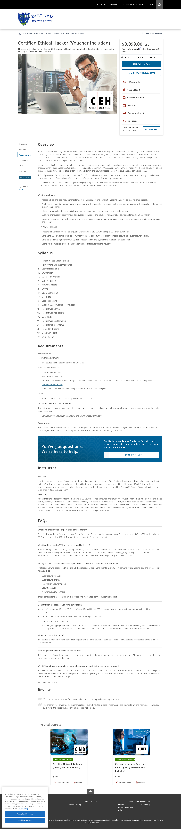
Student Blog (144, 805)
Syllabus (22, 149)
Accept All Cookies (25, 814)
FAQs (21, 166)
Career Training (75, 805)
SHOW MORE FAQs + (47, 682)
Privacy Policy (94, 823)
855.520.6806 (24, 189)
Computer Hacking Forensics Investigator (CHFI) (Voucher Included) (130, 767)
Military (121, 805)
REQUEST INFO (151, 129)
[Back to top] (90, 801)
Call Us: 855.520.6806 (152, 33)
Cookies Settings (25, 820)
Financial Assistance (125, 807)
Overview (23, 144)
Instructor (23, 160)
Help (120, 810)
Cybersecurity (46, 33)
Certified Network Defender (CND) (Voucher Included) (68, 766)
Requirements (25, 155)
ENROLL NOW (141, 64)
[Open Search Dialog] (159, 4)
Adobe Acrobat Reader (52, 384)
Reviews (22, 171)
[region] (25, 807)
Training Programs (31, 33)
